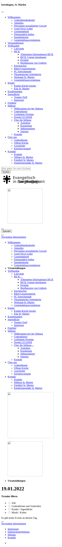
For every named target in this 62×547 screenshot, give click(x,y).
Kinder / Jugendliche (21, 509)
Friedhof (12, 103)
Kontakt (18, 134)
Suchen (6, 172)
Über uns (12, 137)
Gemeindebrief (21, 31)
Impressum (13, 529)
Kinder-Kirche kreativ (25, 85)
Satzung (24, 131)
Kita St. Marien (21, 88)
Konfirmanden (15, 91)
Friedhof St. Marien (24, 160)
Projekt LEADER (23, 117)
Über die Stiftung (22, 120)
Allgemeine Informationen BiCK (36, 54)
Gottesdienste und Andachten (26, 506)
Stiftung (12, 105)
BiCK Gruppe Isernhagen (33, 57)
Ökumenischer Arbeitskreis (27, 74)
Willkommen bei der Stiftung (28, 108)
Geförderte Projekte (24, 114)
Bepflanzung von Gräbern (33, 63)
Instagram (19, 100)
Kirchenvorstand (22, 148)
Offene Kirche (21, 143)
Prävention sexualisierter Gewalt (30, 25)
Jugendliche (14, 94)
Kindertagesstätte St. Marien (28, 163)
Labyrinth (19, 48)
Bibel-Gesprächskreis (24, 68)
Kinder (11, 83)
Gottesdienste (21, 140)
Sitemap (12, 534)
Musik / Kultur (18, 512)
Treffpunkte (13, 45)
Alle (13, 503)
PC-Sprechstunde (22, 71)
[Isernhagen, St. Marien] (31, 184)
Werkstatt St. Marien (24, 77)
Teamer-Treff (20, 97)
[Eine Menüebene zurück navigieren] (2, 11)
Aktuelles (19, 23)
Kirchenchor (20, 65)
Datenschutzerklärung (19, 531)
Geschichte (19, 145)
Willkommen (14, 17)
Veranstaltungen (16, 43)
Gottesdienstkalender (24, 20)
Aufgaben (25, 123)
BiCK (17, 51)
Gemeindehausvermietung (27, 40)
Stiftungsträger (27, 128)
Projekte (24, 60)
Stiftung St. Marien (23, 157)
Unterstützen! (21, 111)
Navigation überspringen (13, 237)
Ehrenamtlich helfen (24, 34)
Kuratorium (26, 125)
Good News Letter (23, 28)
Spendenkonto (21, 37)
